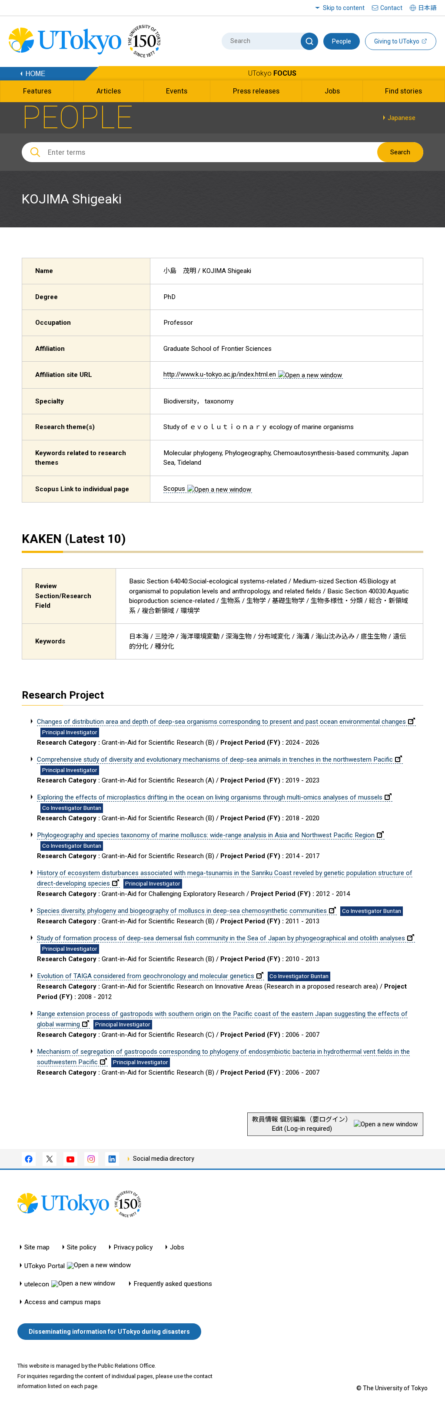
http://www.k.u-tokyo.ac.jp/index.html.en (219, 374)
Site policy (81, 1247)
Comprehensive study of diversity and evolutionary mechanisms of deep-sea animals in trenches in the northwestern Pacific (215, 759)
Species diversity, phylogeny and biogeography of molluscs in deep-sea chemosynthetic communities (182, 911)
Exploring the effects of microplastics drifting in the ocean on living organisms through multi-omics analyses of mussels (209, 797)
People (341, 41)
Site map (37, 1247)
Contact (391, 8)
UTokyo (272, 73)
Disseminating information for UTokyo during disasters (109, 1331)
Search (400, 152)
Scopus (174, 489)
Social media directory (163, 1158)
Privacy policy (133, 1247)
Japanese (401, 118)
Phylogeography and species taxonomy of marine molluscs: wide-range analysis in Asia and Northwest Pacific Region (206, 835)
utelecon (36, 1284)
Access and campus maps (62, 1302)
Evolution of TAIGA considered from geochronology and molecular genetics (145, 976)
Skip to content (344, 8)
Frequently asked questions (172, 1284)
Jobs (177, 1247)
